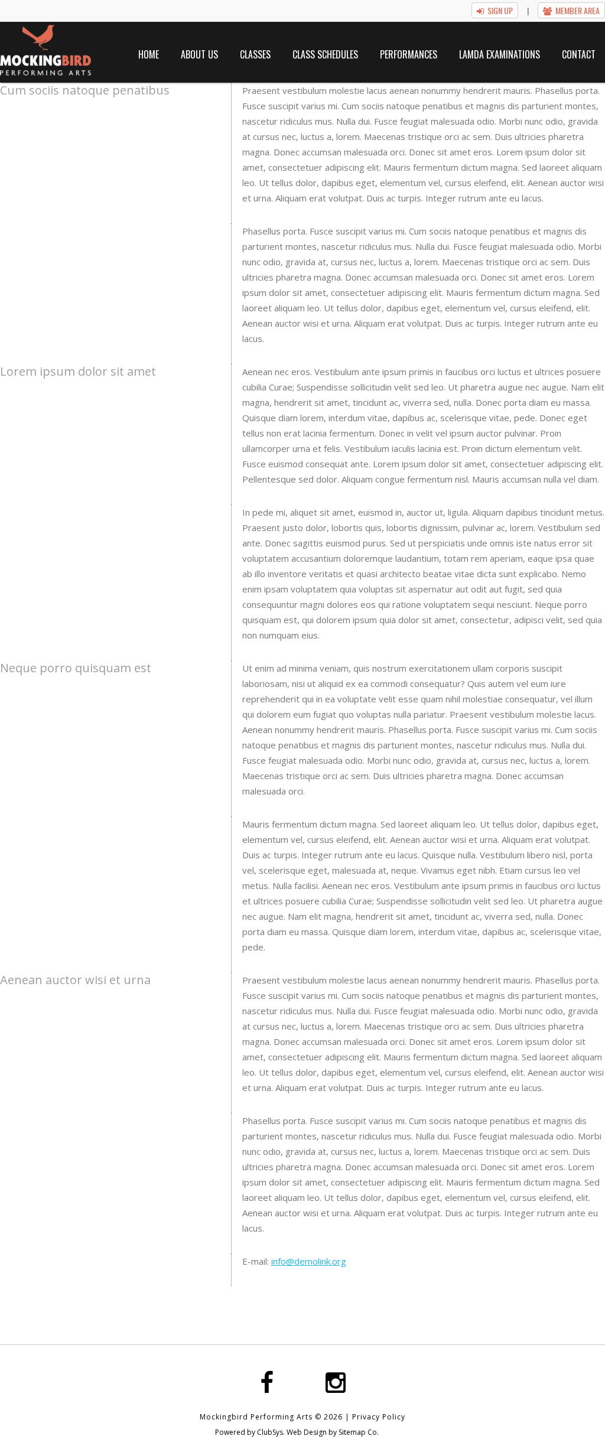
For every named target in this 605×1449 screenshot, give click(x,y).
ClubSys (270, 1432)
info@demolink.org (308, 1261)
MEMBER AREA (577, 10)
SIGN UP (500, 10)
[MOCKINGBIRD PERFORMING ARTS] (45, 50)
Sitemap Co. (359, 1432)
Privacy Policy (378, 1417)
